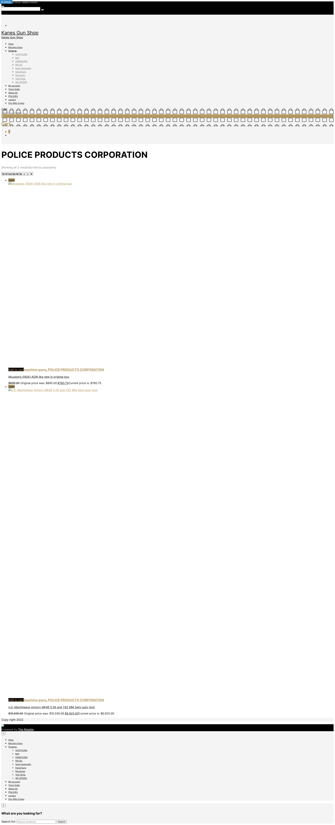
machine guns (35, 370)
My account (14, 85)
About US (13, 92)
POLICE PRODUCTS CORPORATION (76, 370)
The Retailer (26, 729)
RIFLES (18, 64)
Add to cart (16, 369)
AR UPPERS (21, 82)
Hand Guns (20, 71)
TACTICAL (20, 78)
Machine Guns (15, 47)
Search (61, 821)
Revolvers (20, 75)
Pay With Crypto (16, 103)
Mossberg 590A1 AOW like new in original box (38, 377)
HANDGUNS (21, 61)
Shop (10, 44)
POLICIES (13, 96)
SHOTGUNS (21, 54)
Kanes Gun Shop (19, 33)
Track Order (14, 89)
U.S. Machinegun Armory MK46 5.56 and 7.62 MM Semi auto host (51, 707)
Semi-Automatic (23, 68)
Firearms (12, 51)
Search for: (8, 821)
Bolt (17, 57)
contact (12, 99)
